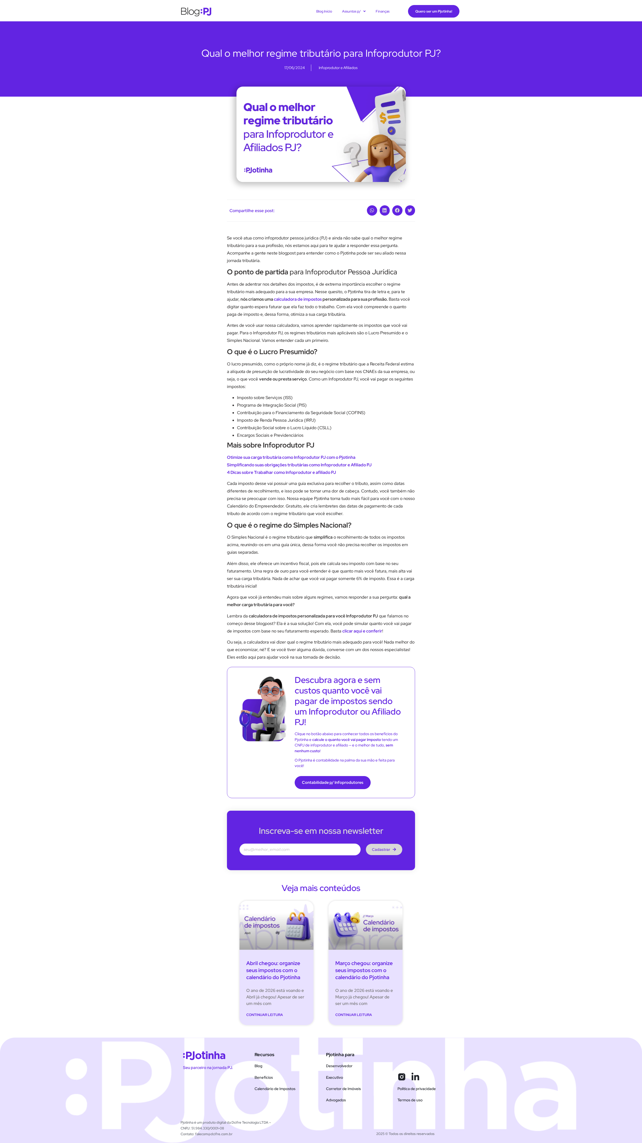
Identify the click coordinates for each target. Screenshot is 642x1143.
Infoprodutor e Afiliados (338, 67)
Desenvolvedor (339, 1065)
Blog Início (324, 11)
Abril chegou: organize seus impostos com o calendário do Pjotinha (273, 970)
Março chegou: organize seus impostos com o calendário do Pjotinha (364, 970)
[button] (372, 210)
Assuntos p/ (351, 11)
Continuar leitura (264, 1014)
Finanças (382, 11)
